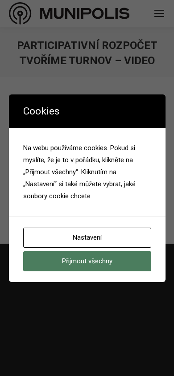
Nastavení (87, 237)
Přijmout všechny (87, 261)
